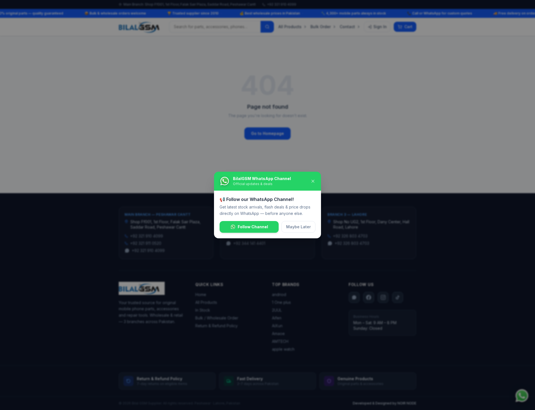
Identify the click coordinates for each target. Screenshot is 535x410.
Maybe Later (298, 226)
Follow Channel (253, 226)
